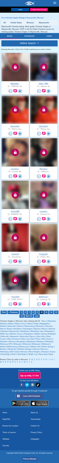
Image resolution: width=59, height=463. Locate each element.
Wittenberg (4, 352)
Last (36, 316)
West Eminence (13, 339)
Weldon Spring (40, 334)
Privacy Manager (29, 459)
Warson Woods (6, 329)
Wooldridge (5, 354)
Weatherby (24, 331)
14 (22, 316)
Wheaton (40, 342)
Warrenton (40, 326)
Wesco (32, 336)
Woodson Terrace (48, 352)
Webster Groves (16, 334)
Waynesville (14, 331)
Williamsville (35, 347)
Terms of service (9, 432)
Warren (20, 326)
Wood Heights (34, 352)
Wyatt (51, 354)
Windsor (3, 349)
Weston (12, 342)
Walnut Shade (32, 324)
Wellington (52, 334)
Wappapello (44, 324)
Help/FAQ (6, 419)
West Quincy (47, 339)
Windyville (12, 349)
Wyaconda (43, 354)
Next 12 (29, 316)
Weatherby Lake (36, 331)
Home (4, 413)
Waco (43, 321)
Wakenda (51, 321)
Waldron (3, 324)
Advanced (29, 36)
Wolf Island (14, 352)
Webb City (4, 334)
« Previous (13, 312)
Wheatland (31, 342)
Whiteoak (17, 344)
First (4, 312)
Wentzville (24, 336)
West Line (25, 339)
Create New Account (39, 10)
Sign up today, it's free (29, 375)
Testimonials (36, 419)
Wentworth (14, 336)
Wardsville (11, 326)
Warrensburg (29, 326)
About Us (34, 413)
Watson (44, 329)
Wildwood (46, 344)
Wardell (3, 326)
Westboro (4, 342)
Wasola (37, 329)
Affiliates (5, 439)
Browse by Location (10, 426)
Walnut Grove (20, 324)
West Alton (41, 336)
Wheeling (49, 342)
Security (5, 446)
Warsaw (48, 326)
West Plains (35, 339)
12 (51, 312)
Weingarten (28, 334)
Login (20, 10)
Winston (44, 349)
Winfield (21, 349)
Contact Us (35, 426)
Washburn (18, 329)
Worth (13, 354)
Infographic (35, 439)
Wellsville (5, 336)
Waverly (52, 329)
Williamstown (24, 347)
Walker (10, 324)
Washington (27, 329)
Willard (2, 347)
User (49, 36)
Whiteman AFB (6, 344)
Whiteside (26, 344)
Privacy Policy (36, 432)
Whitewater (36, 344)
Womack (23, 352)
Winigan (28, 349)
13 (56, 312)
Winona (36, 349)
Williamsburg (12, 347)
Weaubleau (49, 331)
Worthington (22, 354)
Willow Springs (48, 347)
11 (46, 312)
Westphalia (21, 342)
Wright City (32, 354)
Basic (10, 36)
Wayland (4, 331)
